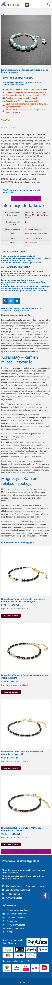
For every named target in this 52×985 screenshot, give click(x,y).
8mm (27, 222)
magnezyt (37, 229)
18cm (33, 212)
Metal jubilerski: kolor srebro (36, 234)
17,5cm (27, 212)
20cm (34, 215)
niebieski (39, 238)
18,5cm (39, 212)
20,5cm (40, 215)
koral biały (29, 229)
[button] (27, 5)
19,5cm (28, 215)
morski (32, 238)
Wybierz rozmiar (11, 616)
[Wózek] (48, 4)
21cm (46, 215)
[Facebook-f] (45, 895)
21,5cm (28, 217)
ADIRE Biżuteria (31, 243)
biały (27, 238)
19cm (45, 212)
